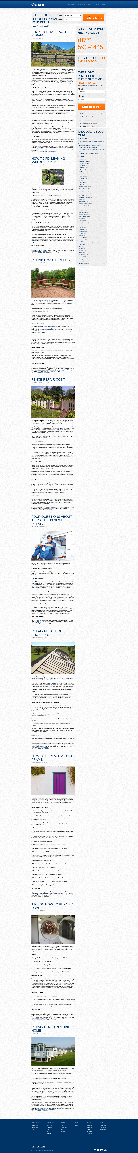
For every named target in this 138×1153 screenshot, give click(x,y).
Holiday (80, 199)
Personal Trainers (83, 225)
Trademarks (103, 1127)
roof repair (48, 1109)
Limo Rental (82, 208)
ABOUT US (64, 1122)
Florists (80, 184)
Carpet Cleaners (83, 174)
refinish (47, 370)
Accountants (82, 159)
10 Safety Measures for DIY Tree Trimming (90, 145)
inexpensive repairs (52, 683)
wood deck (61, 370)
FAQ (32, 1129)
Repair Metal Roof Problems (47, 632)
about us (90, 5)
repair (39, 150)
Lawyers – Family (83, 206)
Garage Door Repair (84, 189)
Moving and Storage (84, 216)
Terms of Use (103, 1129)
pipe (32, 600)
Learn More (49, 1125)
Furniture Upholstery (84, 186)
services (81, 235)
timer (36, 984)
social (103, 5)
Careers (63, 1129)
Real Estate (82, 231)
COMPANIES (50, 1122)
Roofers (39, 748)
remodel (52, 370)
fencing (43, 508)
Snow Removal (82, 244)
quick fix (41, 251)
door (39, 799)
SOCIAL (89, 1122)
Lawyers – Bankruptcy (84, 203)
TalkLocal (43, 149)
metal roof (37, 747)
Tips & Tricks (34, 1127)
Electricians (82, 182)
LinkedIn (89, 1131)
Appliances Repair (41, 1019)
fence (36, 150)
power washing (40, 339)
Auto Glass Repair (83, 163)
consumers (71, 5)
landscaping (34, 587)
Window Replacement (84, 263)
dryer (36, 1018)
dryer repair (41, 1018)
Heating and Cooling (84, 197)
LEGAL (102, 1122)
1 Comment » (45, 1110)
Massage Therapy (83, 214)
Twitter (89, 1129)
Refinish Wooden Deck (51, 260)
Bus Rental (81, 169)
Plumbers (39, 624)
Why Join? (49, 1127)
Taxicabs (81, 250)
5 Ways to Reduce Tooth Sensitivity (88, 147)
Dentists (81, 180)
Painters (39, 372)
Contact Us (77, 1125)
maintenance (46, 949)
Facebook (89, 1127)
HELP (76, 1122)
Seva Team (82, 240)
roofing (46, 747)
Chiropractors (82, 176)
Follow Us (89, 1125)
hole (34, 240)
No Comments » (52, 151)
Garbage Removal (83, 191)
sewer (39, 622)
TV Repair (81, 257)
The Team (63, 1125)
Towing (80, 252)
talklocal (45, 151)
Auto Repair (82, 165)
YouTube (89, 1133)
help (97, 5)
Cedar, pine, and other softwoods (48, 329)
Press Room (64, 1127)
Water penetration (37, 706)
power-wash (42, 719)
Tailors (80, 246)
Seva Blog (63, 1131)
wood (50, 199)
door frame (40, 895)
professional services (66, 80)
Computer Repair (83, 178)
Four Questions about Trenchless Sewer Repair (51, 520)
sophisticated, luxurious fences (51, 446)
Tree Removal (82, 254)
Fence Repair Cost (48, 379)
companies (81, 5)
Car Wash (81, 172)
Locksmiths (81, 210)
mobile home (38, 1109)
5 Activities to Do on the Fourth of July (88, 153)
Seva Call (59, 249)
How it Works (34, 1125)
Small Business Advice (84, 242)
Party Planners (82, 223)
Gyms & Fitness (83, 193)
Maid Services (82, 212)
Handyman (39, 151)
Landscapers (82, 201)
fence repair (38, 508)
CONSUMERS (35, 1122)
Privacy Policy (103, 1125)
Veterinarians (82, 261)
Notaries (81, 218)
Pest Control (82, 227)
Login (48, 1131)
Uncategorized (82, 259)
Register (49, 1133)
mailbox (37, 251)
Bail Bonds (81, 167)
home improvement (40, 370)
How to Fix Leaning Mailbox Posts (48, 160)
